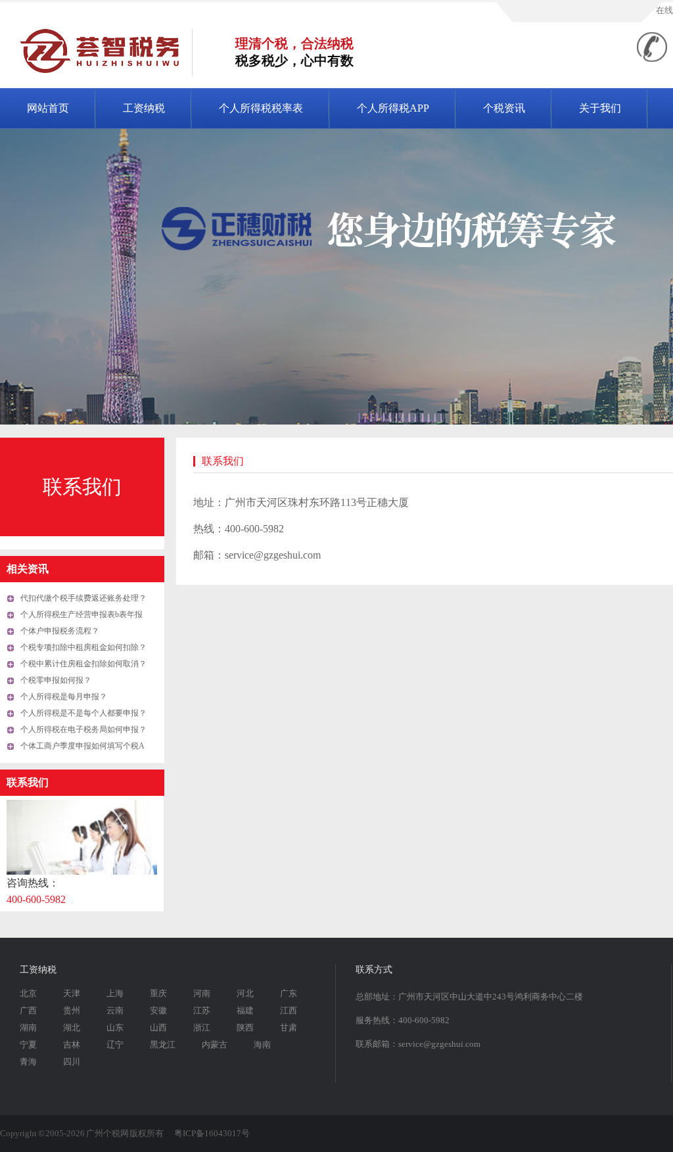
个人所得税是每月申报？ (63, 696)
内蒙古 (214, 1044)
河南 (201, 993)
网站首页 (48, 108)
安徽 (158, 1010)
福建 (245, 1010)
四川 (71, 1062)
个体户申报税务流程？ (59, 630)
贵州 (71, 1010)
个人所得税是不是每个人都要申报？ (83, 713)
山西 (158, 1027)
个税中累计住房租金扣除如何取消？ (83, 663)
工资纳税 (144, 108)
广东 (288, 993)
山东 (115, 1027)
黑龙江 (162, 1044)
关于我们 (600, 108)
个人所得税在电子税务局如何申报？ (83, 729)
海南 (262, 1044)
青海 (28, 1062)
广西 (28, 1010)
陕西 (245, 1027)
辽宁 (115, 1044)
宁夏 (28, 1044)
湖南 (28, 1027)
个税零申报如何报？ (55, 680)
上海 (115, 993)
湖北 (71, 1027)
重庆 (158, 993)
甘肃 (288, 1027)
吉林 (71, 1044)
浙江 (201, 1027)
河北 (245, 993)
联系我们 (82, 487)
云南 (115, 1010)
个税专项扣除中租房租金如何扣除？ (83, 647)
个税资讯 (504, 108)
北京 (28, 993)
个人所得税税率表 (261, 108)
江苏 (201, 1010)
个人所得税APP (393, 108)
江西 (288, 1010)
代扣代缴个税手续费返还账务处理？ (83, 598)
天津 (71, 993)
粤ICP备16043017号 (212, 1133)
